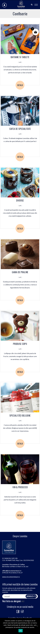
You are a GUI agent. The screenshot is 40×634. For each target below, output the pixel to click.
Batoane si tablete (20, 57)
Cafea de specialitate (20, 128)
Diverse (20, 200)
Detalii (20, 85)
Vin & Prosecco (20, 487)
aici (22, 601)
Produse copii (20, 343)
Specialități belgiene (20, 415)
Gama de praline (20, 272)
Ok (21, 631)
